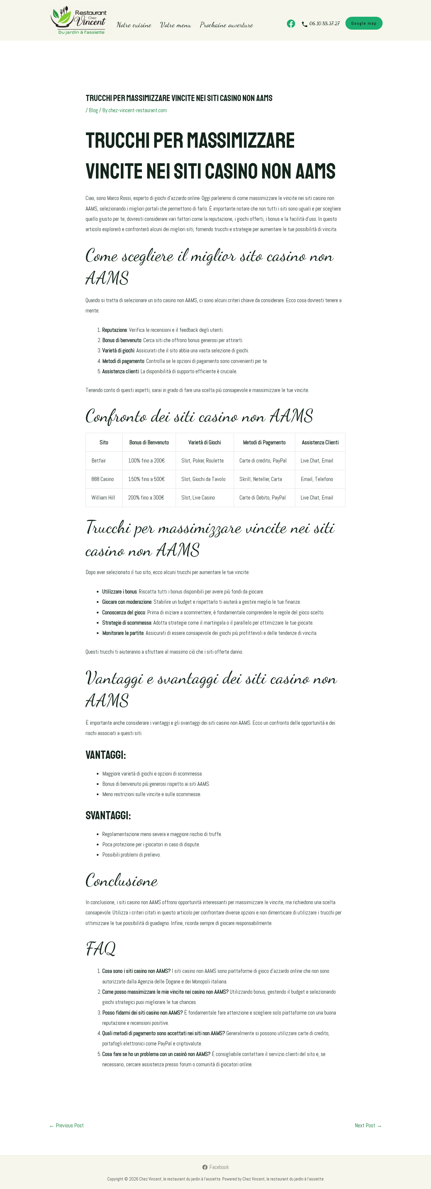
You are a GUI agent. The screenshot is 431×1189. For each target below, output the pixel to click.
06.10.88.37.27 (324, 23)
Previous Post (66, 1125)
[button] (364, 23)
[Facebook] (291, 23)
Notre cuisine (133, 24)
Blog (93, 110)
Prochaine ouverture (226, 24)
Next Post (368, 1125)
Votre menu (175, 24)
